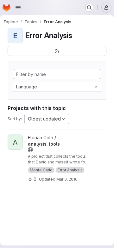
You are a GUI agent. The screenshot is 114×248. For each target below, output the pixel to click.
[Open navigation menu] (18, 8)
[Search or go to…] (89, 7)
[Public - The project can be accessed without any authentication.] (30, 149)
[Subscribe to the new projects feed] (57, 51)
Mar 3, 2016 (67, 179)
